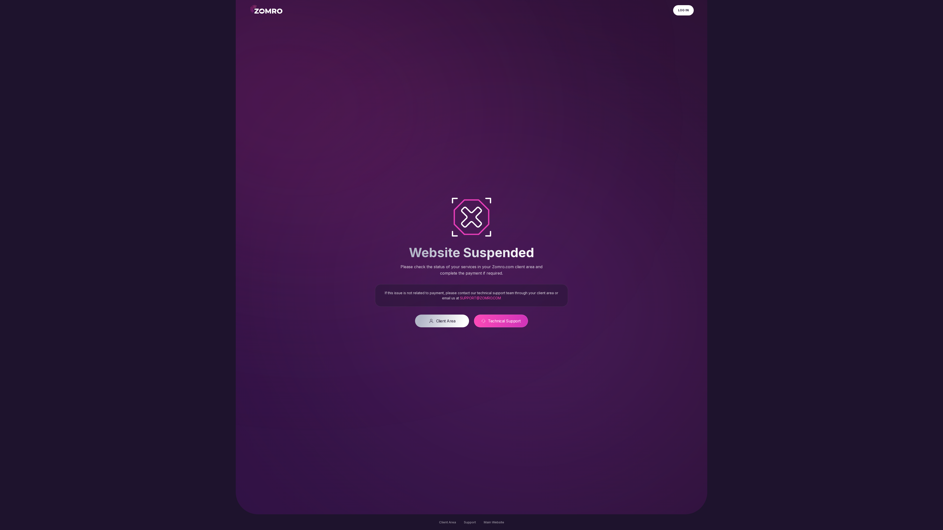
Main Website (494, 522)
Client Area (446, 320)
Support (470, 522)
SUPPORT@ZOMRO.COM (480, 298)
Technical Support (504, 320)
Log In (683, 10)
